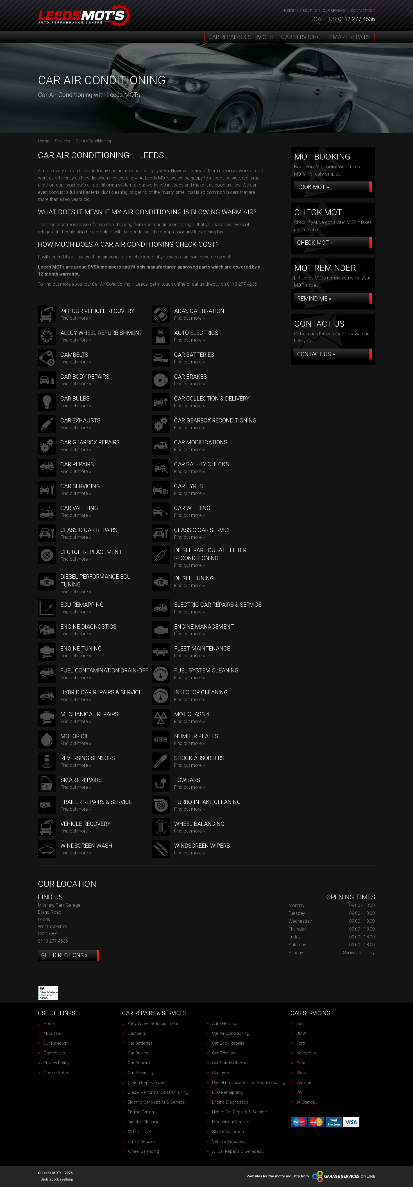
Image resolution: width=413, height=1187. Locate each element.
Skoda (302, 1073)
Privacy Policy (56, 1063)
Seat (300, 1063)
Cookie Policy (56, 1073)
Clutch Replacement (147, 1083)
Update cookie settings (57, 1179)
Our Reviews (334, 11)
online (179, 284)
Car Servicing (301, 37)
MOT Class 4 (139, 1132)
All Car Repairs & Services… (238, 1151)
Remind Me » (314, 298)
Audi (300, 1024)
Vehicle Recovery (228, 1142)
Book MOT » (313, 187)
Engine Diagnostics (230, 1102)
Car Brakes (138, 1053)
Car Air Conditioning (230, 1033)
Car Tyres (221, 1073)
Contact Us (361, 11)
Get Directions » (64, 955)
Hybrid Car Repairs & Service (239, 1112)
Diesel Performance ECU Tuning (158, 1092)
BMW (301, 1033)
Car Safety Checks (230, 1063)
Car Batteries (140, 1043)
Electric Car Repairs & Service (156, 1102)
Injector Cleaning (144, 1122)
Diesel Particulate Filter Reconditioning (248, 1083)
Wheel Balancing (143, 1151)
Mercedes (306, 1053)
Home (289, 11)
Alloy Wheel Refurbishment (153, 1024)
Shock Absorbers (228, 1132)
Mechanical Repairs (230, 1122)
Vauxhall (304, 1083)
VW (299, 1092)
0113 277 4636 (344, 19)
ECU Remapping (227, 1092)
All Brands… (307, 1102)
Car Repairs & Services (240, 37)
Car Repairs (139, 1063)
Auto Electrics (225, 1024)
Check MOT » (315, 242)
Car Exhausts (224, 1053)
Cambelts (137, 1033)
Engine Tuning (141, 1112)
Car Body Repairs (228, 1043)
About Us (308, 11)
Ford (300, 1043)
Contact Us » (316, 354)
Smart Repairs (350, 37)
